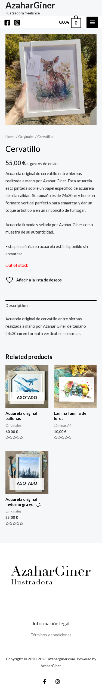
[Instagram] (17, 22)
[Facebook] (7, 22)
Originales (26, 136)
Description (16, 305)
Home (10, 136)
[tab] (51, 305)
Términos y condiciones (51, 635)
